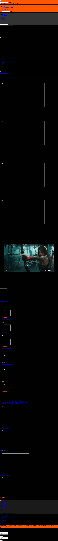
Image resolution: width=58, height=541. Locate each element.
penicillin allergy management (6, 402)
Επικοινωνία (4, 5)
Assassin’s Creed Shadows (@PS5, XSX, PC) (7, 348)
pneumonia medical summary (6, 401)
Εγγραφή (3, 530)
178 (3, 368)
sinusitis (3, 400)
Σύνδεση (2, 536)
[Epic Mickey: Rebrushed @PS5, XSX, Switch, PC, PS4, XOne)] (15, 495)
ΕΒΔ (8, 353)
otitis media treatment (5, 403)
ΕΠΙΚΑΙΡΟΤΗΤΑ (4, 14)
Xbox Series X (4, 18)
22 (3, 382)
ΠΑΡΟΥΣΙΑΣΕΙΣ (4, 15)
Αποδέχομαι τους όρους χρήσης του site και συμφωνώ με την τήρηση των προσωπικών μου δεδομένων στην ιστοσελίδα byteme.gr (16, 539)
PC (2, 20)
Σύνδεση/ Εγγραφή (5, 9)
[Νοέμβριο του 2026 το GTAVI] (7, 330)
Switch (3, 19)
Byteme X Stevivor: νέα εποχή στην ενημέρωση (7, 364)
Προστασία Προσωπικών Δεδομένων (8, 7)
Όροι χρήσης (4, 6)
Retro (3, 21)
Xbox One (3, 17)
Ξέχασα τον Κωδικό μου (5, 529)
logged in (5, 306)
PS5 (2, 506)
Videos (3, 511)
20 (3, 397)
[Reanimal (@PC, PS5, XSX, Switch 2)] (7, 316)
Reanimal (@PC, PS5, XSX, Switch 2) (6, 319)
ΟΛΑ (11, 353)
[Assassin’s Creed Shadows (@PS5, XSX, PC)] (7, 345)
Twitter (3, 503)
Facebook (3, 502)
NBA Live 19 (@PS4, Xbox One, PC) (4, 301)
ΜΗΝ (10, 353)
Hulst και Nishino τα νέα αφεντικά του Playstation (20, 402)
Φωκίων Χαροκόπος (3, 73)
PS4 (2, 16)
